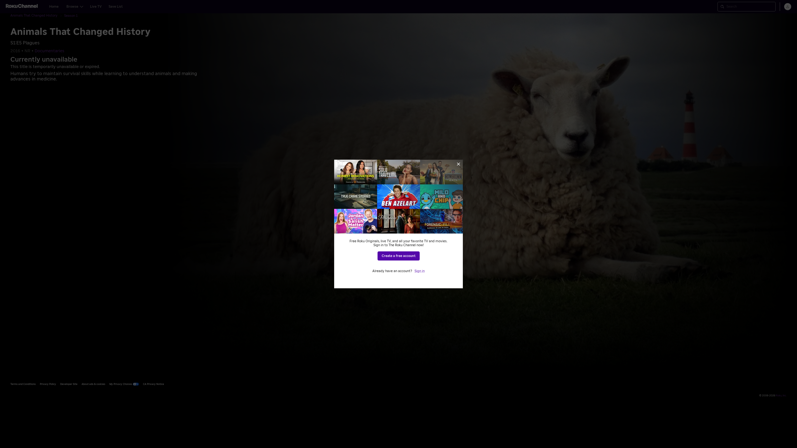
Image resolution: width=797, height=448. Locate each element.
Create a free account (399, 256)
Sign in (419, 271)
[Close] (458, 164)
